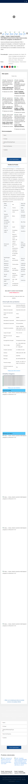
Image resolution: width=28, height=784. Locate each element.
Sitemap (18, 781)
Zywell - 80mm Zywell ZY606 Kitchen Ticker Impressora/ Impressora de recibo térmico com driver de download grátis (7, 123)
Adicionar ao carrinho (8, 91)
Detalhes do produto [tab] (13, 164)
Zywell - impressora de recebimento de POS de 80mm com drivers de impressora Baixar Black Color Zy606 (7, 88)
